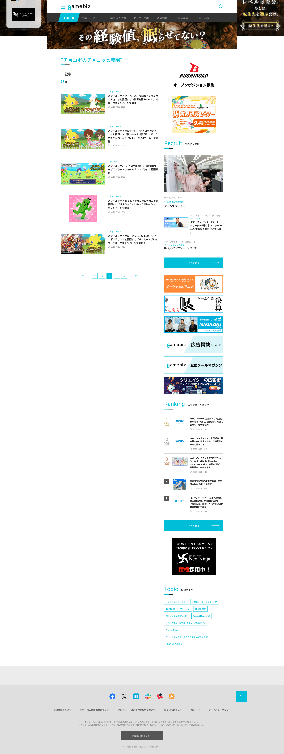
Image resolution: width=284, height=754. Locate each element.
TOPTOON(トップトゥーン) (178, 608)
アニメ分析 (202, 18)
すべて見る (194, 262)
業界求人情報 (118, 18)
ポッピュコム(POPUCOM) (177, 615)
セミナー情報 (142, 18)
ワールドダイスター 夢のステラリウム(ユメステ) (187, 637)
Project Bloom (172, 630)
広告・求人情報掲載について (94, 709)
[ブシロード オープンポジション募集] (194, 74)
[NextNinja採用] (194, 556)
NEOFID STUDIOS (174, 644)
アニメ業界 (181, 18)
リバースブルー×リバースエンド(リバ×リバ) (185, 623)
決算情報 (162, 18)
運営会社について (62, 709)
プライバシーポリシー (220, 709)
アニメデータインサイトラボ (204, 601)
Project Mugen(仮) (201, 615)
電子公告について (173, 709)
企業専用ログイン (141, 735)
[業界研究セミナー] (194, 114)
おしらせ (195, 709)
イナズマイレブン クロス (176, 601)
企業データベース (92, 18)
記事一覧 (69, 18)
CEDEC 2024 (200, 608)
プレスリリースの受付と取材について (136, 709)
